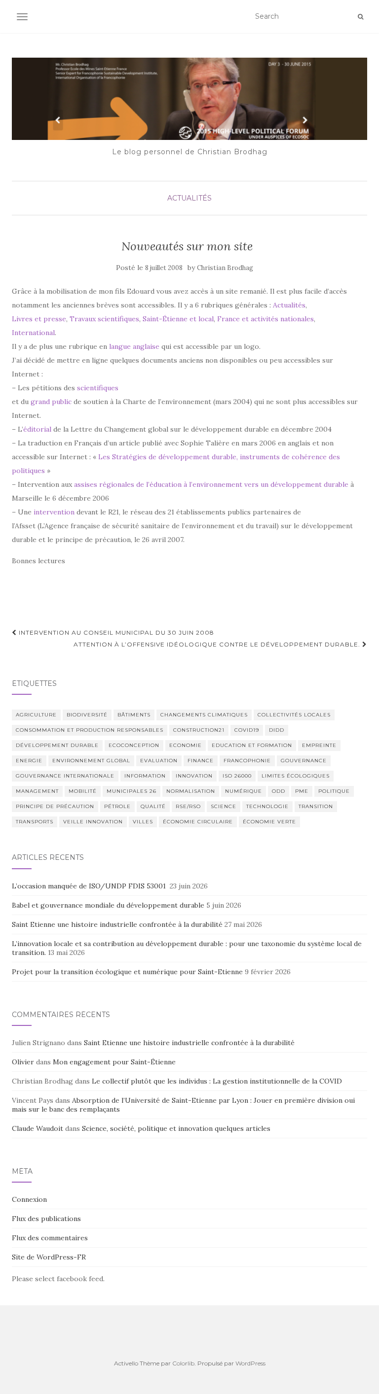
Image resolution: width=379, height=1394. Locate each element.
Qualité (153, 806)
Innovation (194, 776)
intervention (54, 512)
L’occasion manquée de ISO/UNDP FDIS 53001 (90, 886)
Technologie (267, 806)
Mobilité (83, 791)
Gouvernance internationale (65, 776)
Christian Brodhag (225, 268)
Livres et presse (39, 318)
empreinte (319, 745)
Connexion (29, 1199)
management (37, 791)
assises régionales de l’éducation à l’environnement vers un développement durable (211, 484)
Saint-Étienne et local (178, 318)
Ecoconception (134, 745)
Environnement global (91, 760)
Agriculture (36, 715)
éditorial (37, 429)
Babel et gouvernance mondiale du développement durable (108, 905)
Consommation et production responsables (89, 730)
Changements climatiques (204, 715)
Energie (29, 760)
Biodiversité (87, 715)
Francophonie (247, 760)
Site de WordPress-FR (49, 1257)
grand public (51, 401)
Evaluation (159, 760)
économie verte (269, 821)
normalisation (190, 791)
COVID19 (246, 730)
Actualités (189, 198)
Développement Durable (57, 745)
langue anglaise (134, 346)
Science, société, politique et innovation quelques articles (176, 1128)
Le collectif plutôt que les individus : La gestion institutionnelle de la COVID (217, 1081)
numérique (243, 791)
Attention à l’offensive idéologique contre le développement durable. (218, 644)
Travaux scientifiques (104, 318)
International (33, 332)
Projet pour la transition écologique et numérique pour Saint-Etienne (127, 971)
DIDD (276, 730)
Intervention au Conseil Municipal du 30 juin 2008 (115, 632)
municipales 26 (131, 791)
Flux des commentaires (50, 1237)
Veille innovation (93, 821)
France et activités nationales (265, 318)
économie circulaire (198, 821)
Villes (143, 821)
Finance (201, 760)
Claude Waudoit (37, 1128)
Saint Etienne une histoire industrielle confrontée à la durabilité (117, 924)
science (223, 806)
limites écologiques (296, 776)
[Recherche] (360, 16)
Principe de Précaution (55, 806)
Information (145, 776)
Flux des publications (46, 1218)
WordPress (250, 1363)
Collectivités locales (294, 715)
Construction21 (199, 730)
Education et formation (252, 745)
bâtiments (134, 715)
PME (301, 791)
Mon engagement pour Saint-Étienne (114, 1061)
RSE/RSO (188, 806)
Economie (185, 745)
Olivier (23, 1061)
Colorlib (183, 1363)
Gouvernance (304, 760)
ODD (278, 791)
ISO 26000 (237, 776)
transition (316, 806)
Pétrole (117, 806)
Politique (334, 791)
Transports (34, 821)
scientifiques (97, 387)
